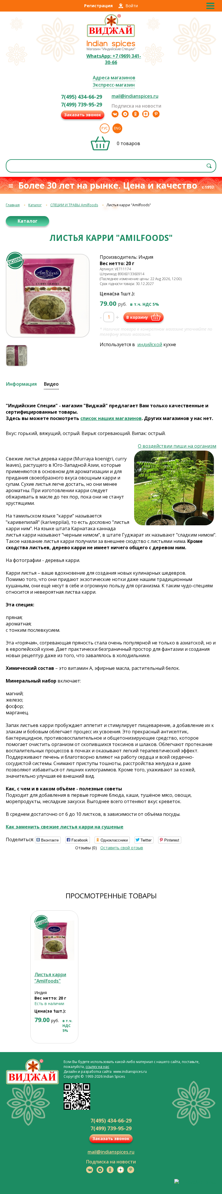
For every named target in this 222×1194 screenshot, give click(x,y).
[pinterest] (156, 113)
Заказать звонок (82, 114)
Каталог (35, 205)
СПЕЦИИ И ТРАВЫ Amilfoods (74, 205)
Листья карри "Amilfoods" (50, 977)
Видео (51, 384)
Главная (13, 205)
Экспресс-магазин (114, 85)
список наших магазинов (111, 418)
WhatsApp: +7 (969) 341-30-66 (113, 59)
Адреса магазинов (114, 77)
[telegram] (125, 113)
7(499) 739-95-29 (81, 104)
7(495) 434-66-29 (81, 96)
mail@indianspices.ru (135, 96)
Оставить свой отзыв (121, 847)
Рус (104, 128)
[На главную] (111, 36)
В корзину (137, 317)
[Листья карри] (54, 940)
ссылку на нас (97, 1066)
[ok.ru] (135, 113)
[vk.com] (115, 113)
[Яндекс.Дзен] (145, 113)
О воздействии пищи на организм (177, 446)
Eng (117, 128)
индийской (149, 344)
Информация (21, 384)
